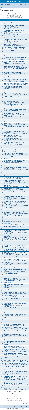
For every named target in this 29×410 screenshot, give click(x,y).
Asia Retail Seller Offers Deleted (11, 135)
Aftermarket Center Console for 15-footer (13, 54)
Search (13, 14)
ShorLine (6, 111)
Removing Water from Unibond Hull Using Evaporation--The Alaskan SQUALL (14, 181)
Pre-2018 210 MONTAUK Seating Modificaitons (15, 280)
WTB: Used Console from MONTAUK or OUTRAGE (16, 83)
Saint (6, 189)
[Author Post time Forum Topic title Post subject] (14, 393)
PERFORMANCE (7, 28)
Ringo (6, 216)
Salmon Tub (7, 318)
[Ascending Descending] (14, 395)
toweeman (7, 354)
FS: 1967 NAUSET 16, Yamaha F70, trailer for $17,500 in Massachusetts (14, 380)
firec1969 (7, 63)
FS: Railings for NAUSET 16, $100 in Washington (15, 215)
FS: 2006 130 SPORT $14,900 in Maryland (14, 249)
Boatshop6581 (7, 23)
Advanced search (15, 14)
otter (6, 227)
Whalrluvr (7, 117)
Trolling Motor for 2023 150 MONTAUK (13, 188)
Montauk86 (7, 274)
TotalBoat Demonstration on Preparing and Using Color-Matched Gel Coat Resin (15, 101)
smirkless (7, 205)
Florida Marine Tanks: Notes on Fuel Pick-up (14, 292)
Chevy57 (6, 165)
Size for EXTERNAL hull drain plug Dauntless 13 (15, 314)
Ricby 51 (6, 335)
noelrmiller (7, 162)
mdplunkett (7, 267)
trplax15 (6, 250)
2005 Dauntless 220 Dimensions (11, 334)
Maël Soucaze (21, 409)
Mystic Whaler (7, 194)
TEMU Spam (7, 223)
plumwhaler (7, 315)
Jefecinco (7, 157)
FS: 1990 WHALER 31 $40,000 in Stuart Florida (15, 298)
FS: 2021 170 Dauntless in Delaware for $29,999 (15, 171)
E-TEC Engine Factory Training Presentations (15, 201)
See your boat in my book (10, 266)
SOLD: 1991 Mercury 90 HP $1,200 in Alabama (15, 311)
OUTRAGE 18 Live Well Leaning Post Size (14, 383)
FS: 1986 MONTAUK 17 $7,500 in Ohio (13, 273)
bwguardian (7, 169)
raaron (6, 178)
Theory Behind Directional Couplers (12, 259)
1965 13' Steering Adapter (10, 22)
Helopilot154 (7, 369)
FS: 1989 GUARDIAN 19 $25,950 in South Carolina (16, 149)
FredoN (6, 293)
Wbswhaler (7, 281)
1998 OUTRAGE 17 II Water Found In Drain (14, 226)
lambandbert (7, 286)
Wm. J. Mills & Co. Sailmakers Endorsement (14, 47)
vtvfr (6, 247)
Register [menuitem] (22, 4)
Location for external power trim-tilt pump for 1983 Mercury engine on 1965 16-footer (16, 212)
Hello (5, 317)
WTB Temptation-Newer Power (11, 44)
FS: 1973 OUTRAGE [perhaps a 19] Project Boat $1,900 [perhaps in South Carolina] (15, 65)
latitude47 (7, 108)
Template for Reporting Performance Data (14, 307)
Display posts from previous (11, 391)
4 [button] (15, 17)
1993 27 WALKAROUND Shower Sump (13, 353)
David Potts (7, 121)
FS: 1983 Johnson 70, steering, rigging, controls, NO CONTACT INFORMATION (15, 110)
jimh (6, 48)
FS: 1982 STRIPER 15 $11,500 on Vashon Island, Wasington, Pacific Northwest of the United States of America (16, 106)
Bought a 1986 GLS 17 (9, 208)
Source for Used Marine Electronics (12, 156)
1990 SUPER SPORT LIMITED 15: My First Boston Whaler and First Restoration (16, 277)
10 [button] (19, 17)
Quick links (4, 4)
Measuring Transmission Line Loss (12, 289)
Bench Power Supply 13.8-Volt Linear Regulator (15, 360)
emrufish (6, 186)
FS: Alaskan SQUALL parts (10, 50)
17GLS (6, 239)
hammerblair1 (7, 151)
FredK (6, 144)
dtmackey (7, 263)
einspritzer (7, 175)
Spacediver (7, 232)
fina (5, 59)
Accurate (6, 254)
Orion (6, 299)
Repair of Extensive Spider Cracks (12, 242)
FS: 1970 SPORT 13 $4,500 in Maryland (13, 116)
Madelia (6, 73)
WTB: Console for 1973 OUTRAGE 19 (12, 93)
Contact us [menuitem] (18, 406)
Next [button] (21, 17)
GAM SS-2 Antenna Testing (10, 295)
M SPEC (6, 364)
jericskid (6, 67)
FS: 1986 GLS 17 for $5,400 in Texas (12, 238)
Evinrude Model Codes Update (11, 321)
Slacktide (6, 198)
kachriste (7, 133)
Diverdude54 (7, 213)
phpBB (10, 408)
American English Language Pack (11, 409)
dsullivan (6, 328)
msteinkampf (7, 312)
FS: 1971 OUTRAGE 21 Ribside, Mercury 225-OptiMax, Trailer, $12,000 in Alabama (14, 161)
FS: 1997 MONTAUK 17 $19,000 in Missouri (14, 146)
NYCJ (6, 237)
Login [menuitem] (27, 4)
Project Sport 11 (8, 262)
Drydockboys (7, 221)
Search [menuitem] (27, 7)
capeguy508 (7, 384)
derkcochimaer (8, 136)
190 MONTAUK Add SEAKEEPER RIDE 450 (14, 324)
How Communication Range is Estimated (14, 256)
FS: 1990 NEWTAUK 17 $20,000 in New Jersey (14, 138)
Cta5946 (6, 382)
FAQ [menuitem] (9, 4)
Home (3, 406)
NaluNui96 (7, 154)
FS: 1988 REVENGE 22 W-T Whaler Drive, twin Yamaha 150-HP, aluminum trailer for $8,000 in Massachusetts (15, 303)
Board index (8, 406)
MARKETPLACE (7, 46)
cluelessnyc (7, 97)
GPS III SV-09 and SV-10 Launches (12, 123)
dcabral (6, 351)
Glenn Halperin (8, 279)
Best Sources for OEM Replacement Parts (14, 338)
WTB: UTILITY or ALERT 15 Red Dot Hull (13, 153)
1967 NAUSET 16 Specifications (11, 346)
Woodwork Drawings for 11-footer (12, 204)
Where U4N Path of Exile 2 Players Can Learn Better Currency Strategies (14, 35)
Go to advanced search (5, 11)
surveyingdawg (8, 45)
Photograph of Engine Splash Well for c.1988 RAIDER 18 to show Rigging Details (14, 197)
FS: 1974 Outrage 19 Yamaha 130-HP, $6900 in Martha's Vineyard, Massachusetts (15, 367)
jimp (5, 51)
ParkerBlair (7, 27)
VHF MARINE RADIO (24, 92)
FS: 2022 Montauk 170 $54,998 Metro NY (13, 177)
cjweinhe (6, 41)
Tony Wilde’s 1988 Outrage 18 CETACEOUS (14, 174)
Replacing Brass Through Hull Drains (13, 76)
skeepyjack (7, 373)
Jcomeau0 (7, 305)
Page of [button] (8, 17)
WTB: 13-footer (7, 185)
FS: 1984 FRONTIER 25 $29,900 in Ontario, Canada (16, 120)
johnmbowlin (7, 87)
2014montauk (7, 343)
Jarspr (6, 389)
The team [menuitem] (23, 406)
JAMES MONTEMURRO (9, 139)
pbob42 (6, 55)
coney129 (7, 325)
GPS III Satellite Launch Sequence (12, 113)
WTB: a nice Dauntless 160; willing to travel (14, 363)
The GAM (22, 48)
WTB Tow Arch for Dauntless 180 (11, 96)
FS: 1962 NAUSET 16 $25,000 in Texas (13, 86)
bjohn (6, 271)
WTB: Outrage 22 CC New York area (12, 327)
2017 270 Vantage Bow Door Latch (12, 72)
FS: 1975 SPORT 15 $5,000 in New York (13, 164)
